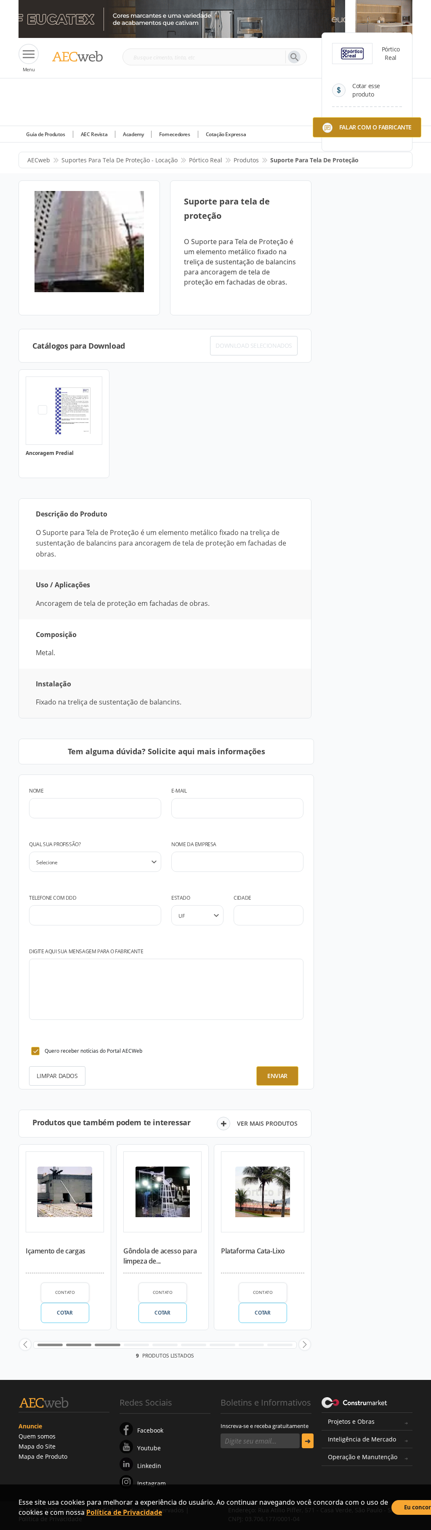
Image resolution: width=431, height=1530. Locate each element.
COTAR (64, 1312)
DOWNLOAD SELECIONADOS (254, 345)
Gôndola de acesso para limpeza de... (160, 1256)
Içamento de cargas (55, 1251)
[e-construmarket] (355, 1401)
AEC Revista (94, 134)
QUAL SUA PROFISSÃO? (54, 844)
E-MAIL (179, 790)
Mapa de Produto (43, 1456)
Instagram (151, 1483)
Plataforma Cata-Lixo (253, 1251)
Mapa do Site (37, 1446)
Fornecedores (174, 134)
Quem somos (37, 1436)
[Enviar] (308, 1440)
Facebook (150, 1430)
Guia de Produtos (45, 134)
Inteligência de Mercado (362, 1439)
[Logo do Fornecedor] (352, 53)
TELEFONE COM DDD (53, 897)
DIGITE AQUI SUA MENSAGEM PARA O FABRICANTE (86, 951)
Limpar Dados (57, 1076)
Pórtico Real (205, 160)
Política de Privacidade (124, 1512)
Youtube (149, 1448)
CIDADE (242, 897)
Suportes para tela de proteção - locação (119, 160)
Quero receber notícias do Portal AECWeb (93, 1050)
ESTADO (180, 897)
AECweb (38, 160)
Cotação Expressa (226, 134)
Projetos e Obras (351, 1421)
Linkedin (149, 1466)
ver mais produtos (267, 1123)
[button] (25, 1344)
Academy (133, 134)
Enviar (277, 1076)
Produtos (246, 160)
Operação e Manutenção (362, 1457)
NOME (36, 790)
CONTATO (65, 1292)
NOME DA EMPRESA (193, 844)
